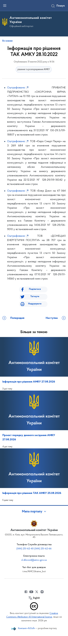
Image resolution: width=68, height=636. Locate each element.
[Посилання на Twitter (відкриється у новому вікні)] (37, 592)
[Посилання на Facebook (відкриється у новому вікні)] (26, 592)
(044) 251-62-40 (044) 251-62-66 (34, 548)
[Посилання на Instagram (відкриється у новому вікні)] (42, 592)
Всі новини (7, 41)
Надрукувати (34, 304)
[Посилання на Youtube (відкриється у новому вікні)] (31, 592)
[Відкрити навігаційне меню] (4, 5)
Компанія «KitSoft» (26, 628)
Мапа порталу (32, 511)
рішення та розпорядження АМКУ (34, 69)
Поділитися (35, 289)
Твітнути (34, 296)
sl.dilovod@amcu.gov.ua (34, 560)
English (36, 598)
